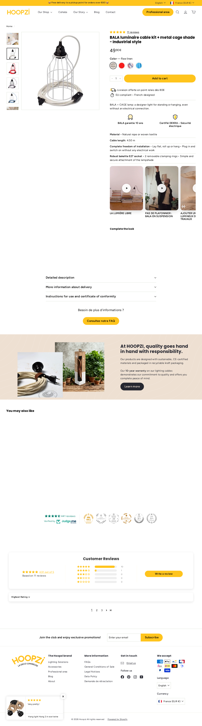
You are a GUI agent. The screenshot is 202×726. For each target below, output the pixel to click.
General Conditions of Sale (99, 666)
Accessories (54, 666)
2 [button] (97, 610)
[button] (118, 32)
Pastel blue (139, 65)
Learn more (132, 386)
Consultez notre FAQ (101, 321)
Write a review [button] (164, 573)
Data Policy (90, 676)
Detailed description (60, 277)
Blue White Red (130, 65)
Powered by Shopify (118, 719)
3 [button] (102, 610)
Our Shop (44, 12)
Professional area (157, 12)
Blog (96, 12)
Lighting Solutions (58, 662)
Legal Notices (92, 671)
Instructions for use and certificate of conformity (81, 296)
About (51, 681)
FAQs (87, 662)
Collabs (62, 12)
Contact (111, 12)
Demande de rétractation (98, 681)
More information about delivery (69, 287)
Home (9, 26)
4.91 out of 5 (46, 572)
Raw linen (113, 65)
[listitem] (126, 193)
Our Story (79, 12)
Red (121, 65)
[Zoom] (60, 71)
